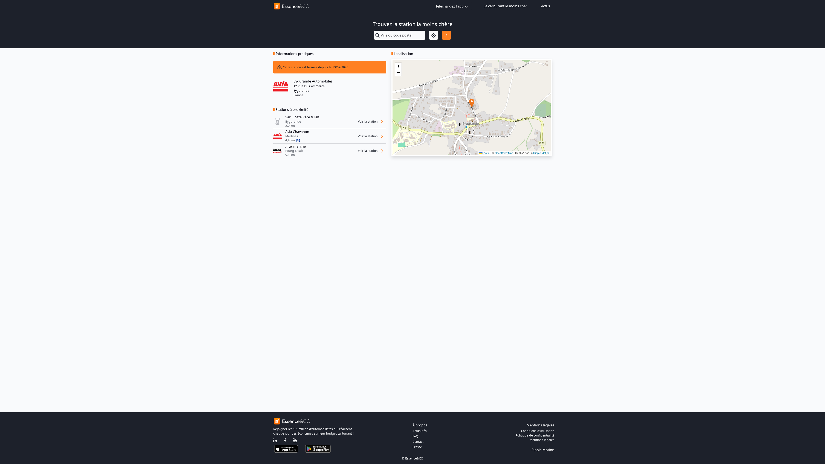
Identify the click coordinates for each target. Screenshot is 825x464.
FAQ (415, 436)
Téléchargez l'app (449, 6)
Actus (545, 6)
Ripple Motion (541, 153)
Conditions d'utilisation (537, 431)
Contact (417, 442)
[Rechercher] (446, 35)
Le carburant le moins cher (505, 6)
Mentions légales (542, 440)
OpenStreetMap (504, 153)
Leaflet (486, 153)
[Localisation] (433, 35)
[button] (471, 103)
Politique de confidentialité (535, 435)
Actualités (419, 431)
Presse (417, 447)
